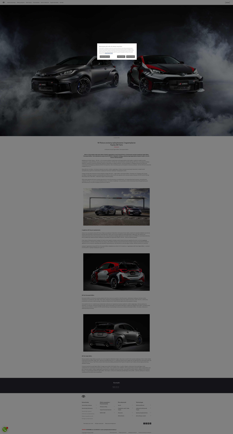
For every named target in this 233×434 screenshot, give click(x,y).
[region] (117, 51)
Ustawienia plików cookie (104, 56)
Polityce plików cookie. (109, 53)
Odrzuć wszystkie (121, 56)
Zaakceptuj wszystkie (130, 56)
